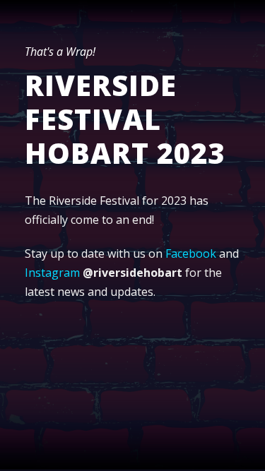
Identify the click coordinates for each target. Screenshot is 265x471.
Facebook (190, 253)
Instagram (52, 272)
